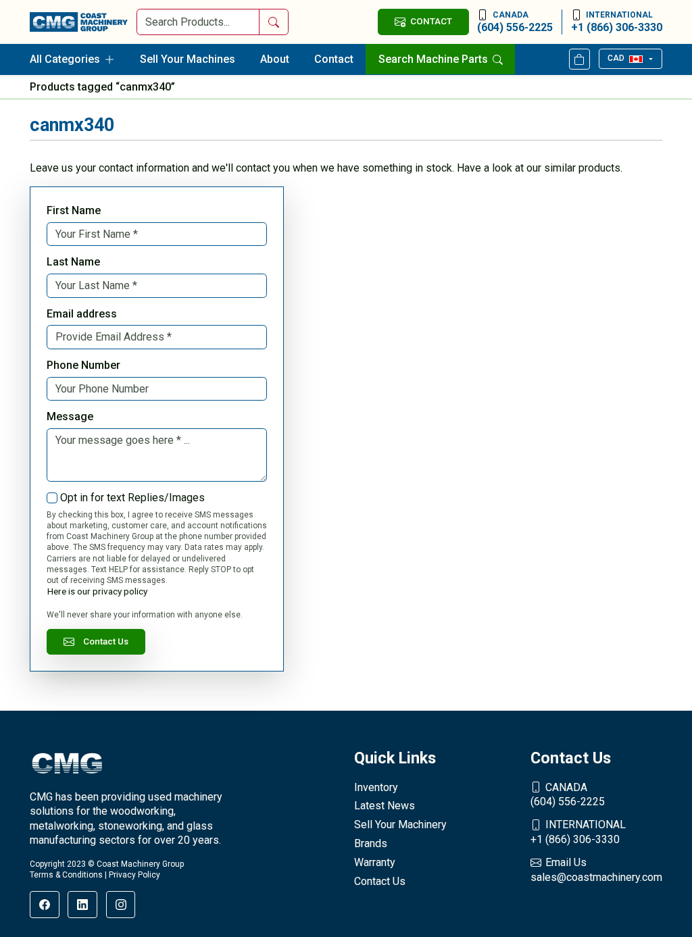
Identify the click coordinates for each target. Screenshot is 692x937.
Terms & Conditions (66, 875)
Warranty (374, 862)
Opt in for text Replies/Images (132, 497)
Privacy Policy (134, 875)
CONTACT (431, 21)
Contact (333, 59)
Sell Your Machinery (400, 824)
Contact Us (105, 641)
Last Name (73, 261)
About (274, 59)
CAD (616, 58)
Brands (370, 843)
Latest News (384, 805)
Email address (82, 313)
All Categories (65, 59)
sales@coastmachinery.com (596, 870)
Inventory (376, 787)
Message (70, 416)
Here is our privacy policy (97, 591)
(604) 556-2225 (515, 22)
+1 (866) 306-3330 (616, 22)
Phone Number (83, 365)
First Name (74, 210)
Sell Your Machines (187, 59)
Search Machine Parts (434, 59)
